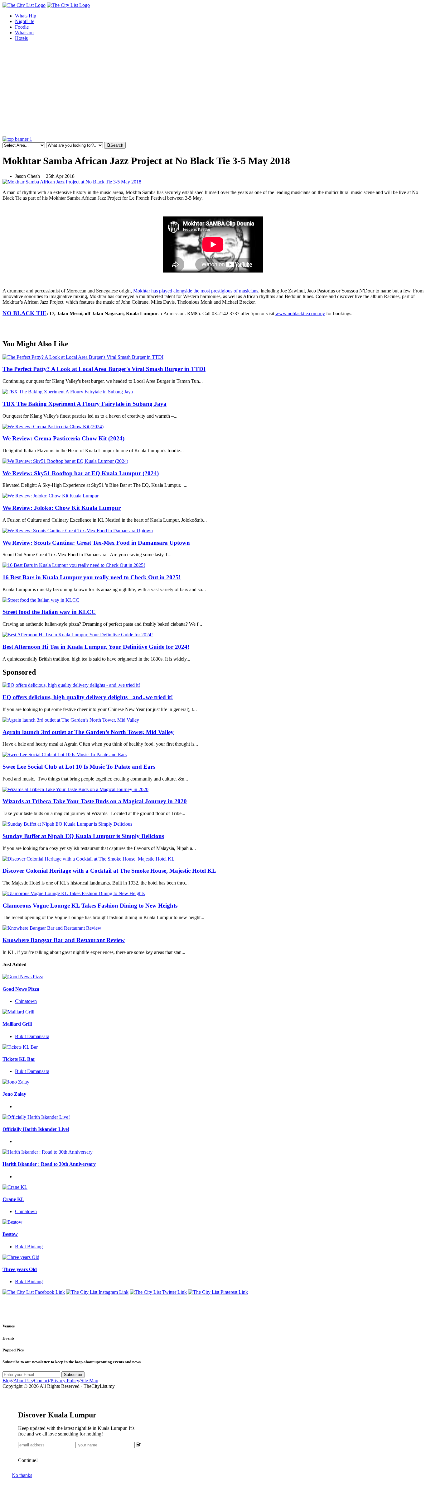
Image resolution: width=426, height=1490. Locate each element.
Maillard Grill (17, 1024)
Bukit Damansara (32, 1036)
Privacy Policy (65, 1380)
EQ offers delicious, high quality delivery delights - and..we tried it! (87, 697)
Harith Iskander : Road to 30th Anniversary (49, 1164)
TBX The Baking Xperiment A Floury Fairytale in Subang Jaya (84, 404)
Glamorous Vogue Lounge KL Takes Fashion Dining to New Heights (89, 905)
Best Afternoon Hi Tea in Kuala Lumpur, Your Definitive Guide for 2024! (95, 646)
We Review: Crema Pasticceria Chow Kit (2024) (63, 438)
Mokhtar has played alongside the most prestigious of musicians (195, 290)
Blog (7, 1380)
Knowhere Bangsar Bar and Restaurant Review (63, 940)
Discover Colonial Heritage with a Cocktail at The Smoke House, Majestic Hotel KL (109, 870)
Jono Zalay (14, 1094)
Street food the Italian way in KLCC (49, 612)
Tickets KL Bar (18, 1059)
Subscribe (73, 1374)
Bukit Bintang (29, 1246)
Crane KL (13, 1199)
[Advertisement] (213, 89)
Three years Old (19, 1269)
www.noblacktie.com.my (300, 313)
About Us (23, 1380)
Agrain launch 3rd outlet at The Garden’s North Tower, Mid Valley (88, 732)
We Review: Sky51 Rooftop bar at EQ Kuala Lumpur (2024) (80, 473)
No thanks (22, 1475)
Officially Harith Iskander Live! (35, 1129)
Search (116, 145)
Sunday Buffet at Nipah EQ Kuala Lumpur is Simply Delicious (83, 836)
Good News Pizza (20, 989)
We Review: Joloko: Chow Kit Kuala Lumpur (61, 508)
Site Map (89, 1380)
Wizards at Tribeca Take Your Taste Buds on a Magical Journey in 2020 (94, 801)
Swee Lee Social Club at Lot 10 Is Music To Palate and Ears (78, 766)
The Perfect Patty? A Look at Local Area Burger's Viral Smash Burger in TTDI (104, 369)
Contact (41, 1380)
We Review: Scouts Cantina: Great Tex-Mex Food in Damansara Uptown (96, 542)
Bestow (10, 1234)
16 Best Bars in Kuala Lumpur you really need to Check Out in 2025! (91, 577)
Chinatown (26, 1001)
